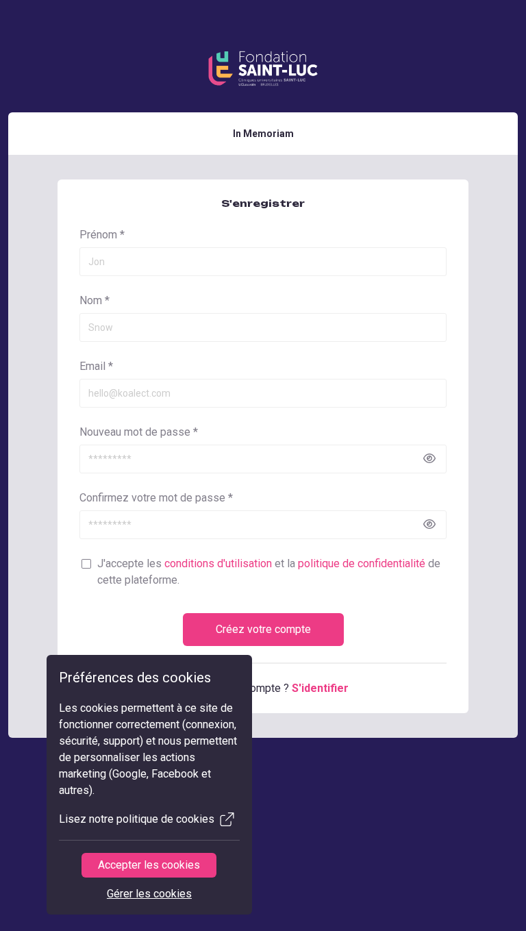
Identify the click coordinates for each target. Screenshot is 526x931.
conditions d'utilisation (218, 563)
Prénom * (102, 234)
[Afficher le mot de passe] (429, 459)
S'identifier (320, 688)
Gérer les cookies (149, 893)
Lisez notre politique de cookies (136, 819)
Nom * (94, 300)
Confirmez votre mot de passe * (156, 497)
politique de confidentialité (361, 563)
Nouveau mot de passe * (138, 431)
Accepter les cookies (149, 864)
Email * (96, 366)
